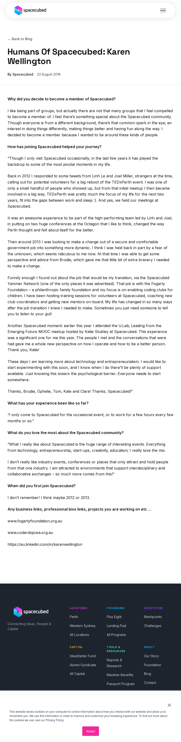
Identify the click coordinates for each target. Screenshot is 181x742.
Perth (74, 617)
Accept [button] (90, 731)
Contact (150, 683)
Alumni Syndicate (83, 665)
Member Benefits (120, 675)
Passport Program (121, 684)
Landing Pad (116, 626)
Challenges (152, 626)
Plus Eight (114, 617)
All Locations (79, 635)
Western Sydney (83, 626)
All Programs (116, 635)
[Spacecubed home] (30, 10)
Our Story (151, 656)
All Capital (77, 674)
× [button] (169, 703)
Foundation (152, 665)
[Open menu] (163, 10)
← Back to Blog (20, 39)
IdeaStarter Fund (83, 656)
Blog (147, 674)
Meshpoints (153, 617)
